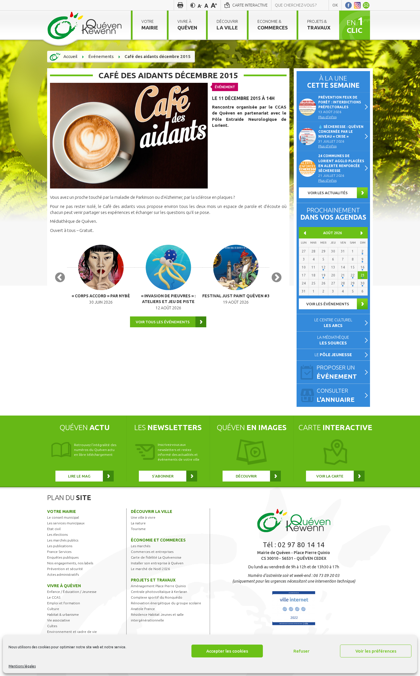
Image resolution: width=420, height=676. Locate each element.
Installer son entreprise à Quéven (157, 563)
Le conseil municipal (63, 517)
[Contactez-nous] (366, 5)
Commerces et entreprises (152, 551)
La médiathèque (333, 340)
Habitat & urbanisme (63, 614)
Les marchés (140, 546)
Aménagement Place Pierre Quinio (158, 586)
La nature (138, 523)
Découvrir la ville (151, 511)
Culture (53, 609)
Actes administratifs (63, 574)
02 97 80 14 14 (301, 545)
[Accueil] (84, 25)
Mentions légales (22, 666)
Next (276, 278)
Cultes (52, 626)
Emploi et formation (63, 603)
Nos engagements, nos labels (70, 563)
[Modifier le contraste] (192, 5)
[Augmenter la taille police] (213, 5)
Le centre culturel (333, 323)
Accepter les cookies (227, 651)
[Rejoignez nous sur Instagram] (357, 5)
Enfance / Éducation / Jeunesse (72, 591)
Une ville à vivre (143, 517)
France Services (59, 551)
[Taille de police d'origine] (206, 5)
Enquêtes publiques (63, 557)
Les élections (57, 534)
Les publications (59, 546)
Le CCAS (53, 597)
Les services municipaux (66, 523)
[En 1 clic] (354, 25)
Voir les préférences (375, 651)
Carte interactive (250, 5)
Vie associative (58, 620)
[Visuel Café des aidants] (129, 135)
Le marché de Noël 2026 (150, 569)
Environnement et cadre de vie (72, 631)
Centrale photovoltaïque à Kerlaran (159, 591)
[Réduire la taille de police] (199, 5)
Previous (60, 278)
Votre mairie (61, 511)
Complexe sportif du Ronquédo (156, 597)
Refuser (301, 651)
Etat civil (54, 529)
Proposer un (337, 372)
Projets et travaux (153, 580)
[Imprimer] (180, 5)
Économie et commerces (158, 540)
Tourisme (138, 529)
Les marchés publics (62, 540)
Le (333, 354)
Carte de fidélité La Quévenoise (156, 557)
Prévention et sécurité (65, 569)
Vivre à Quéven (64, 585)
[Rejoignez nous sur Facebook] (348, 5)
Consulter (336, 395)
